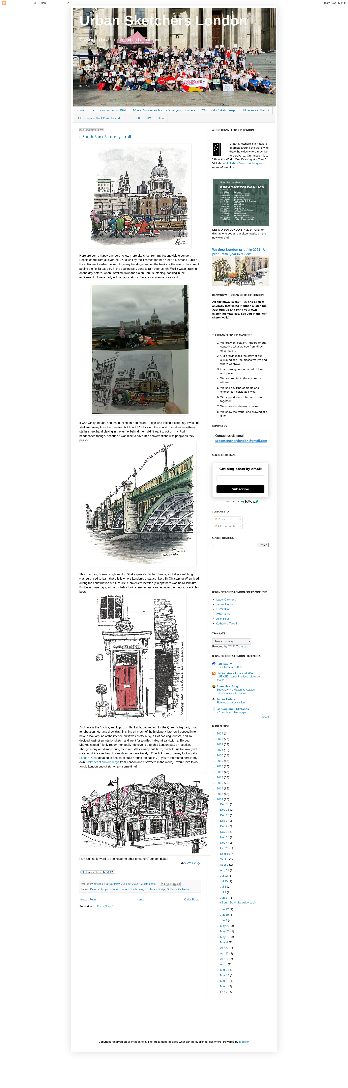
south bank (136, 889)
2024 (220, 733)
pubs (108, 889)
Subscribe (240, 489)
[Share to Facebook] (175, 884)
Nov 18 (225, 837)
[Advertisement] (152, 1017)
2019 (220, 760)
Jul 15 (224, 881)
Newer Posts (88, 899)
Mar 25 (225, 969)
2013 (220, 794)
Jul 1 (223, 892)
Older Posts (191, 899)
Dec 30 (225, 804)
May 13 (225, 937)
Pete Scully (192, 863)
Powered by (231, 501)
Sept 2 (224, 864)
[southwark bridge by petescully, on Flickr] (139, 565)
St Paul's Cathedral (178, 889)
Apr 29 (224, 947)
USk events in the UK (255, 110)
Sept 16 (225, 853)
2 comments (148, 884)
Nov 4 (224, 842)
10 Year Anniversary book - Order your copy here (164, 110)
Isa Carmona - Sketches (232, 708)
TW (149, 118)
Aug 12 (225, 870)
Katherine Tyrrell (226, 623)
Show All (265, 717)
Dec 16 (225, 815)
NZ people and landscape (231, 712)
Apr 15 (224, 958)
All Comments (226, 526)
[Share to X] (171, 884)
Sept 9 (224, 859)
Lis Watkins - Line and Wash (235, 673)
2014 (220, 788)
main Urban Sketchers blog (240, 163)
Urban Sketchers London (163, 20)
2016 (220, 777)
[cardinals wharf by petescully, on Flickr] (139, 718)
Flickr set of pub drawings (102, 762)
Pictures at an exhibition (230, 702)
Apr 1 (224, 964)
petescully (100, 884)
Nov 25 (225, 831)
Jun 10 (225, 914)
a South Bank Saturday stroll (105, 137)
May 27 (225, 925)
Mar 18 (225, 975)
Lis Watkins (223, 609)
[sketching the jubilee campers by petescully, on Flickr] (140, 414)
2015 (220, 782)
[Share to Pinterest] (179, 884)
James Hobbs (224, 604)
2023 (220, 739)
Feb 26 (225, 992)
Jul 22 (224, 875)
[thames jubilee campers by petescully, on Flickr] (139, 247)
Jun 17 (225, 909)
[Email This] (163, 884)
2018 (220, 766)
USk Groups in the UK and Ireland (98, 118)
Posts (221, 519)
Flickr (161, 118)
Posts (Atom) (105, 906)
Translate (242, 646)
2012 (220, 799)
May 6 (224, 942)
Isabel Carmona (226, 599)
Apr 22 (224, 953)
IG (128, 118)
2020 (220, 755)
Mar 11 (225, 980)
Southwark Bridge (155, 889)
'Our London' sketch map (218, 110)
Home (81, 110)
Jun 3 (224, 920)
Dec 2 (224, 826)
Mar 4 (224, 986)
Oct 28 (224, 848)
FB (138, 118)
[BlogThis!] (167, 884)
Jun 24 (225, 897)
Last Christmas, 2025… (230, 667)
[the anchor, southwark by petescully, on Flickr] (145, 854)
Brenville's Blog (227, 686)
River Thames (120, 889)
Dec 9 (224, 820)
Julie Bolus (223, 618)
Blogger (244, 1041)
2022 (220, 744)
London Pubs (88, 757)
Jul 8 (223, 886)
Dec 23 (225, 809)
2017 (220, 772)
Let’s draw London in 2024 (108, 110)
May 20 (225, 931)
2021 (220, 750)
